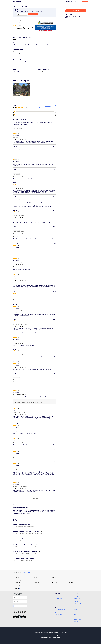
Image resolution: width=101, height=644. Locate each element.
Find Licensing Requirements (45, 511)
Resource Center (77, 598)
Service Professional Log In (60, 609)
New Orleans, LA (54, 580)
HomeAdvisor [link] (15, 6)
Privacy (44, 635)
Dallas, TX (71, 575)
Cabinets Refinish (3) (18, 122)
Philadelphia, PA (19, 582)
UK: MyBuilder (64, 632)
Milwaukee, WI (19, 580)
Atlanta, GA (18, 575)
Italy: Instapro (51, 632)
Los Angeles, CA (54, 577)
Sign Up (85, 1)
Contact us (76, 617)
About (14, 37)
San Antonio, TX (72, 582)
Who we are (76, 611)
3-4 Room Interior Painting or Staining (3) (44, 122)
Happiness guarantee (78, 619)
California (47, 635)
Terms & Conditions (57, 637)
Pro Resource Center (59, 612)
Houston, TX (36, 577)
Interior (14, 3)
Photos (19, 37)
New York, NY (72, 580)
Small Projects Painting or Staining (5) (21, 124)
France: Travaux (37, 632)
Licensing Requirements (78, 605)
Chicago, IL (53, 575)
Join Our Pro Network (59, 611)
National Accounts (58, 616)
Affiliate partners (77, 621)
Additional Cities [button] (16, 588)
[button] (21, 92)
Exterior (18, 3)
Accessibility (56, 635)
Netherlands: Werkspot (57, 632)
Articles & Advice (34, 3)
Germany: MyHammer (44, 632)
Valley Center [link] (24, 6)
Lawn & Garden (24, 3)
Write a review (48, 106)
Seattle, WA (53, 585)
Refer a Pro (76, 600)
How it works (76, 609)
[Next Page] (41, 496)
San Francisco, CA (37, 585)
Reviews (25, 37)
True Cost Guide (77, 596)
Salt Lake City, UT (54, 582)
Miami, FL (71, 577)
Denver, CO (18, 577)
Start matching (33, 14)
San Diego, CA (19, 585)
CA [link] (20, 6)
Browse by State (26, 572)
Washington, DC (72, 585)
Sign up (20, 606)
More (29, 3)
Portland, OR (36, 582)
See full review (16, 476)
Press (75, 614)
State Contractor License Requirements (20, 507)
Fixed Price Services (59, 598)
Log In (79, 1)
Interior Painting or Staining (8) (29, 122)
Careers (75, 612)
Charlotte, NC (36, 575)
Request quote (76, 10)
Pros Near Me (76, 601)
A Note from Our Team (78, 603)
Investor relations (77, 616)
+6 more (14, 29)
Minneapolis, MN (36, 580)
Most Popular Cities (17, 572)
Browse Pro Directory (59, 596)
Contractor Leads (58, 614)
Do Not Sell (51, 635)
